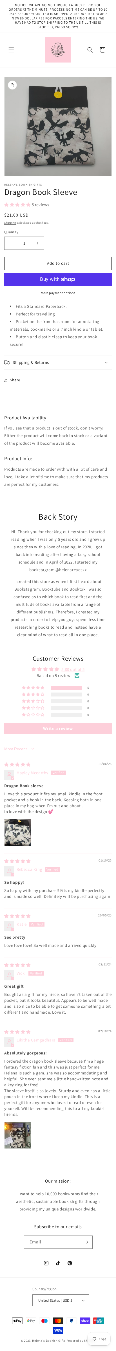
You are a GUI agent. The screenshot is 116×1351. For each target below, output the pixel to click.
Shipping (10, 222)
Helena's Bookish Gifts (48, 1341)
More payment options (58, 293)
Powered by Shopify (80, 1341)
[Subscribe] (86, 1242)
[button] (11, 50)
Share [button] (15, 379)
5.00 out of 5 (72, 669)
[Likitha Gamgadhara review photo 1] (17, 1135)
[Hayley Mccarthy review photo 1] (17, 832)
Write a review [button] (58, 728)
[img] (17, 764)
